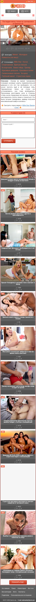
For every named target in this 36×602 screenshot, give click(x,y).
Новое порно (22, 588)
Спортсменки (7, 65)
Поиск (14, 588)
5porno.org (13, 600)
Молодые (23, 55)
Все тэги (31, 588)
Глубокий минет (8, 76)
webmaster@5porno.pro (28, 600)
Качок (25, 62)
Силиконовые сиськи (11, 73)
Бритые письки (20, 65)
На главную (6, 588)
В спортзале (7, 68)
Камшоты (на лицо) (10, 57)
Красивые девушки (10, 70)
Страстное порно (23, 76)
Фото (14, 592)
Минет (15, 55)
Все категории (6, 592)
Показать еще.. (18, 582)
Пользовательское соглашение (21, 595)
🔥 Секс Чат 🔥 (30, 1)
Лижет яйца (18, 68)
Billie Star (18, 62)
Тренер (27, 68)
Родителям (5, 595)
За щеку (24, 73)
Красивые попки (26, 70)
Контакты (21, 592)
